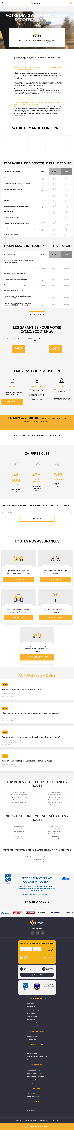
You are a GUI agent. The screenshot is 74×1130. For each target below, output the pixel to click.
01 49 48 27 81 (50, 969)
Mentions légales (44, 1120)
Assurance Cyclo (19, 834)
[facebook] (37, 933)
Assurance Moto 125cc (55, 826)
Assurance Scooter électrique (19, 839)
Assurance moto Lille (55, 792)
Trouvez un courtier (61, 399)
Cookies (18, 1120)
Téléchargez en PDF (37, 314)
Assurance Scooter (19, 831)
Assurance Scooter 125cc (55, 831)
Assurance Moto (19, 829)
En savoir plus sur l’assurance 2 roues (37, 862)
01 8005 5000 (28, 969)
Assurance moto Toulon (54, 802)
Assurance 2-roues (19, 826)
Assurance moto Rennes (55, 800)
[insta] (32, 933)
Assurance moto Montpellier (19, 795)
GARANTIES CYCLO (18, 349)
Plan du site (56, 1120)
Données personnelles (30, 1120)
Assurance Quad (19, 836)
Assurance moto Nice (19, 800)
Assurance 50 (55, 836)
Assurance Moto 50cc (55, 829)
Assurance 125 (55, 839)
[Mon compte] (71, 3)
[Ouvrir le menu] (2, 3)
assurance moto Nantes (54, 795)
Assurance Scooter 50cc (55, 834)
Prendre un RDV (38, 975)
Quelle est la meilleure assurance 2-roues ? (37, 857)
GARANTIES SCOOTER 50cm (55, 349)
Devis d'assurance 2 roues (37, 859)
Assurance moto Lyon (19, 792)
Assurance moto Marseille (19, 802)
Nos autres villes (54, 805)
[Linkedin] (42, 933)
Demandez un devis (12, 402)
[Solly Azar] (36, 3)
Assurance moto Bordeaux (19, 797)
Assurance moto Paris (55, 797)
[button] (37, 689)
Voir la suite (37, 775)
